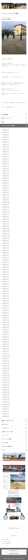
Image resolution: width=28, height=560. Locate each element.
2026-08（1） (6, 129)
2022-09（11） (6, 231)
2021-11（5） (6, 255)
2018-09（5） (6, 332)
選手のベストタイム (6, 118)
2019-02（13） (6, 320)
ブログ (3, 450)
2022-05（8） (6, 240)
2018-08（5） (6, 334)
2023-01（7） (6, 221)
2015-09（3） (6, 411)
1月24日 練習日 (6, 19)
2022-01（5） (6, 250)
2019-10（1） (6, 300)
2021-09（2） (6, 259)
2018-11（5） (6, 327)
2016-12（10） (6, 380)
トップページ (4, 435)
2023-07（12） (6, 206)
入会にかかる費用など (7, 446)
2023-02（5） (6, 218)
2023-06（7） (6, 209)
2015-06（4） (6, 416)
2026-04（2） (6, 139)
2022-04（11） (6, 243)
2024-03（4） (6, 187)
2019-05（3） (6, 312)
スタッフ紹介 (4, 442)
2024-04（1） (6, 185)
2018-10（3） (6, 329)
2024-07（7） (6, 178)
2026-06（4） (6, 134)
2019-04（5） (6, 315)
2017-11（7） (6, 353)
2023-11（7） (6, 197)
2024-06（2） (6, 180)
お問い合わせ (4, 424)
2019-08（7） (6, 305)
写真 (2, 122)
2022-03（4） (6, 245)
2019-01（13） (6, 322)
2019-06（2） (6, 310)
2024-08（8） (6, 175)
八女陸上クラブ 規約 (7, 431)
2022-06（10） (6, 238)
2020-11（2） (6, 276)
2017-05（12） (6, 368)
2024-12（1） (6, 166)
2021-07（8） (6, 264)
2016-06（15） (6, 394)
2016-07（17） (6, 392)
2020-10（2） (6, 279)
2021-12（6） (6, 252)
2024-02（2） (6, 190)
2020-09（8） (6, 281)
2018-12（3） (6, 324)
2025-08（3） (6, 156)
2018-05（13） (6, 339)
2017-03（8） (6, 372)
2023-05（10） (6, 211)
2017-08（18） (6, 360)
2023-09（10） (6, 202)
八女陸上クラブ (10, 558)
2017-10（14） (6, 356)
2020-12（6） (6, 274)
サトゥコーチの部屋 (6, 439)
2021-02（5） (6, 269)
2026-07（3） (6, 132)
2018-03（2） (6, 344)
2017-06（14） (6, 365)
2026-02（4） (6, 144)
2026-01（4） (6, 146)
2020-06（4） (6, 288)
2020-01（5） (6, 295)
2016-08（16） (6, 389)
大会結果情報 (4, 114)
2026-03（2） (6, 142)
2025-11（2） (6, 151)
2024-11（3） (6, 168)
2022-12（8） (6, 223)
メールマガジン (5, 428)
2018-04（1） (6, 341)
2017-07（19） (6, 363)
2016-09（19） (6, 387)
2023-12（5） (6, 194)
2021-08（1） (6, 262)
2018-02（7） (6, 346)
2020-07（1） (6, 286)
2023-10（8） (6, 199)
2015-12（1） (6, 409)
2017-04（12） (6, 370)
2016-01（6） (6, 406)
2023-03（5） (6, 216)
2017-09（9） (6, 358)
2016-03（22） (6, 401)
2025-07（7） (6, 158)
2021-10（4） (6, 257)
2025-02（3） (6, 161)
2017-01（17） (6, 377)
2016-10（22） (6, 384)
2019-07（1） (6, 307)
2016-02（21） (6, 404)
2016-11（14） (6, 382)
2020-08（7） (6, 283)
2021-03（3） (6, 267)
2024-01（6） (6, 192)
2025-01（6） (6, 163)
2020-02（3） (6, 293)
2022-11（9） (6, 226)
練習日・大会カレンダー (7, 420)
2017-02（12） (6, 375)
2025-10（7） (6, 154)
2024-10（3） (6, 170)
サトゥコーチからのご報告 (8, 125)
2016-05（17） (6, 396)
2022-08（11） (6, 233)
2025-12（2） (6, 149)
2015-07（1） (6, 413)
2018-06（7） (6, 336)
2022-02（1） (6, 247)
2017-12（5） (6, 351)
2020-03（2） (6, 291)
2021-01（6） (6, 271)
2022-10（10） (6, 228)
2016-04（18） (6, 399)
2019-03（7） (6, 317)
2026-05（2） (6, 137)
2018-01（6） (6, 348)
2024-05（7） (6, 182)
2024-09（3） (6, 173)
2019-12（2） (6, 298)
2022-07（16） (6, 235)
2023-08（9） (6, 204)
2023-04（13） (6, 214)
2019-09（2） (6, 303)
